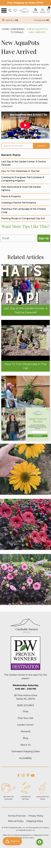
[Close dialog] (48, 409)
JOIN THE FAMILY (37, 435)
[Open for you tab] (39, 842)
